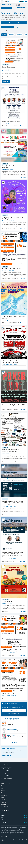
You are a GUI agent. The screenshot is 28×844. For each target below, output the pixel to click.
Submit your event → (7, 755)
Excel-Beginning (8, 67)
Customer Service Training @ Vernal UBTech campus (12, 650)
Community (11, 34)
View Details (6, 81)
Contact (3, 790)
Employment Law (8, 693)
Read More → (23, 125)
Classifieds (3, 802)
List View (8, 27)
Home (2, 786)
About (2, 788)
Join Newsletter (14, 711)
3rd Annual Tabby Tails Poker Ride (13, 405)
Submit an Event (15, 22)
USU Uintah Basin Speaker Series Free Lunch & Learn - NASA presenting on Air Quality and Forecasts (13, 554)
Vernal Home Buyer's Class (11, 121)
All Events (4, 34)
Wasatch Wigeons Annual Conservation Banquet (10, 450)
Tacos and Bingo (7, 601)
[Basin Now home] (6, 1)
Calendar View (21, 27)
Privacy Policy (4, 807)
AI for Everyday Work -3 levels (12, 268)
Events (2, 797)
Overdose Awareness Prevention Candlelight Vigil (12, 218)
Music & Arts (19, 34)
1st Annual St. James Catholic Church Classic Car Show (12, 361)
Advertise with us (6, 7)
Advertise (3, 804)
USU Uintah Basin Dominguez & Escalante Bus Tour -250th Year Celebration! (12, 502)
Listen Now (21, 7)
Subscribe (21, 1)
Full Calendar (14, 742)
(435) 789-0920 (8, 779)
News (2, 793)
